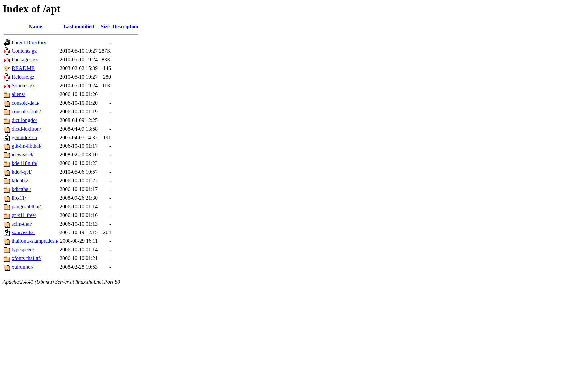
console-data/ (25, 103)
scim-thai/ (22, 224)
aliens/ (18, 94)
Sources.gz (23, 85)
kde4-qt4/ (22, 172)
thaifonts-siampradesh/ (35, 241)
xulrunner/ (22, 267)
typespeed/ (23, 249)
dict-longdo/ (24, 120)
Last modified (78, 26)
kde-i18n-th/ (24, 163)
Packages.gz (25, 59)
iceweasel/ (22, 154)
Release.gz (23, 77)
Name (35, 26)
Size (105, 26)
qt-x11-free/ (24, 215)
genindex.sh (24, 137)
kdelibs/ (20, 180)
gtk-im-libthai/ (26, 146)
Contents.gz (24, 51)
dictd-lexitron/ (26, 129)
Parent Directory (29, 42)
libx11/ (19, 198)
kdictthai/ (21, 189)
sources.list (23, 232)
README (23, 68)
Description (125, 26)
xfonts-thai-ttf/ (26, 258)
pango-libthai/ (26, 206)
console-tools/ (26, 111)
